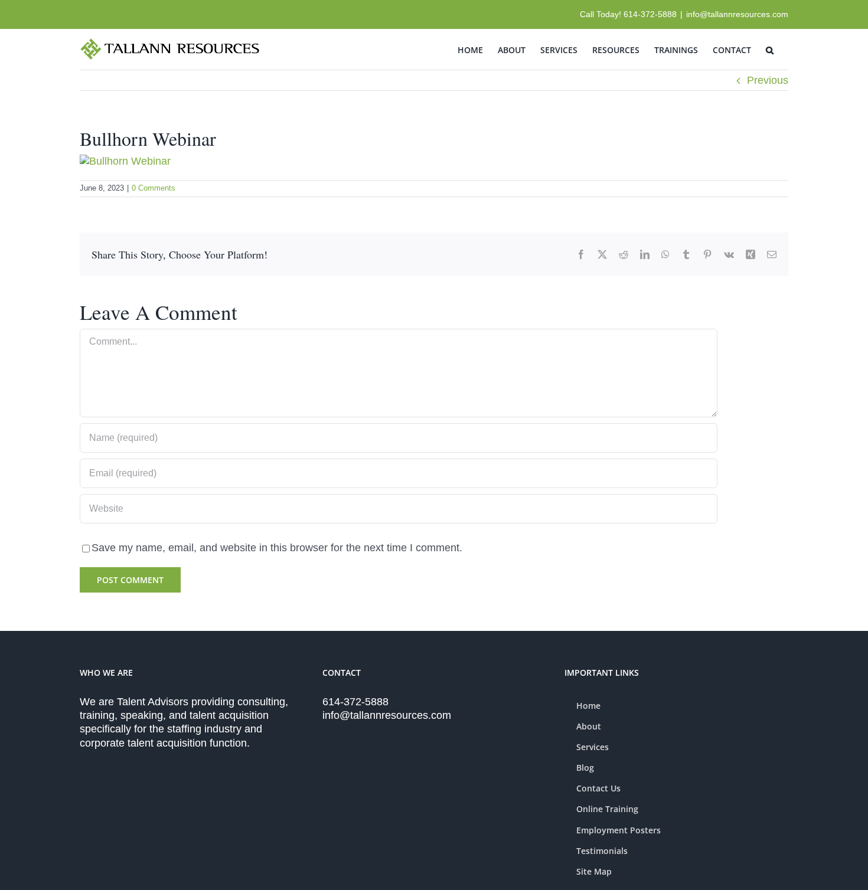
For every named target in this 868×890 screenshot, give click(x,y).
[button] (770, 49)
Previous (767, 80)
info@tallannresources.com (737, 14)
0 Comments (153, 188)
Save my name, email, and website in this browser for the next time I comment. (277, 548)
